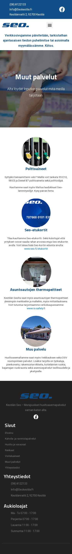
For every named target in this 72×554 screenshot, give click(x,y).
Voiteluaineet (12, 455)
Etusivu (9, 432)
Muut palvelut (12, 461)
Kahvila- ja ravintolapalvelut (20, 438)
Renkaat (9, 450)
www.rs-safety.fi (36, 308)
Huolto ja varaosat (15, 444)
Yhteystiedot (12, 467)
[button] (49, 25)
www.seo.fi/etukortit (36, 248)
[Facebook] (62, 9)
